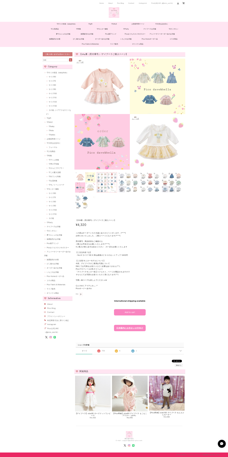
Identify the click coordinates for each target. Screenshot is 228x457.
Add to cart (130, 312)
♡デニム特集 (54, 160)
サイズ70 (52, 81)
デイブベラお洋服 (149, 29)
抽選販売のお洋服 (87, 34)
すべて (84, 351)
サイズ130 (53, 106)
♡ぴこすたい (173, 29)
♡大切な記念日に (161, 24)
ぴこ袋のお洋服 (78, 39)
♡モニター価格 (102, 29)
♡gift (90, 24)
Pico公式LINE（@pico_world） (162, 3)
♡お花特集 (53, 181)
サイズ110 (52, 97)
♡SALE (114, 24)
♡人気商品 (55, 29)
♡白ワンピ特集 (55, 176)
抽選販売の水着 (54, 39)
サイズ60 (52, 77)
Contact (131, 3)
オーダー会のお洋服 (102, 39)
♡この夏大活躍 (55, 172)
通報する (179, 365)
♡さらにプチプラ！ (56, 168)
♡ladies (52, 135)
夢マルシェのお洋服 (63, 34)
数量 (77, 294)
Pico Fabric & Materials (90, 44)
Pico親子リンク (110, 34)
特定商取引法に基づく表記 (58, 320)
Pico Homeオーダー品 (150, 39)
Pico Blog (120, 3)
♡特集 (78, 29)
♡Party (126, 29)
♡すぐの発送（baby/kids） (67, 24)
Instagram (143, 3)
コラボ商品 (173, 39)
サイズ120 (53, 102)
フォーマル (53, 147)
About (110, 3)
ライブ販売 (114, 44)
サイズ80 (52, 85)
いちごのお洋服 (126, 39)
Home (101, 3)
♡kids (51, 130)
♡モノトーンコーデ (56, 185)
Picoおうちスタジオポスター (135, 34)
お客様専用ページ (138, 24)
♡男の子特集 (54, 164)
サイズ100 (53, 93)
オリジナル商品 (137, 44)
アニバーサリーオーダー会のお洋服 (162, 34)
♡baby (51, 126)
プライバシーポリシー (56, 316)
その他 (51, 218)
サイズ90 (52, 89)
